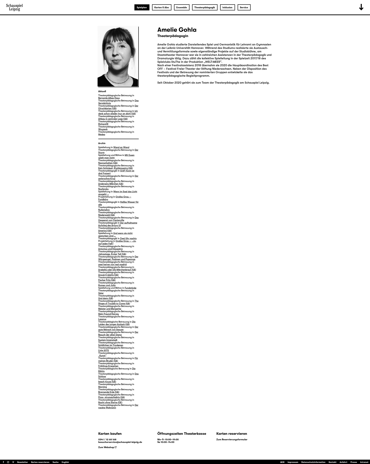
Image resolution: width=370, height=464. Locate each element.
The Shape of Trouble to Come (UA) (118, 302)
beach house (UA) (107, 381)
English (65, 462)
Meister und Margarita (109, 309)
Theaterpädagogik (204, 7)
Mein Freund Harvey (108, 314)
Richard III (103, 124)
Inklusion (227, 7)
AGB (282, 462)
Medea (101, 134)
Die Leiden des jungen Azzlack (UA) (116, 323)
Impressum (293, 462)
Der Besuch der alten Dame (118, 333)
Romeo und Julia (106, 285)
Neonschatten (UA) (108, 163)
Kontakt (332, 462)
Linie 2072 (103, 350)
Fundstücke (130, 288)
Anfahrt (343, 462)
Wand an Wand (121, 147)
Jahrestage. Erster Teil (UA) (112, 254)
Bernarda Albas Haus (109, 98)
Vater (101, 293)
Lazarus (102, 319)
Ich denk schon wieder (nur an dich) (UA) (118, 112)
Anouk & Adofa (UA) (108, 275)
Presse (353, 462)
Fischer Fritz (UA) (106, 280)
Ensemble (181, 7)
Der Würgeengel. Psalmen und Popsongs (118, 258)
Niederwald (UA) (106, 215)
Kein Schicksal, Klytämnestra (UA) (115, 168)
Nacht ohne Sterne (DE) (110, 402)
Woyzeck (103, 129)
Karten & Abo (161, 7)
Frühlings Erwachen (108, 366)
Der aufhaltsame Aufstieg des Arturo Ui (117, 224)
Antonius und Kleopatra (110, 249)
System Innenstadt (107, 340)
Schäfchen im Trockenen (110, 345)
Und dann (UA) (105, 298)
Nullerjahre (104, 210)
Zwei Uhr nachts (128, 238)
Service (244, 7)
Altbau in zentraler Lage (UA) (113, 119)
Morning (102, 387)
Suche (56, 462)
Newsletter (22, 462)
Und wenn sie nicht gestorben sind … (115, 234)
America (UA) (105, 230)
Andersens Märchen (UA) (110, 184)
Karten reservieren (40, 462)
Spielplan (142, 7)
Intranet (364, 462)
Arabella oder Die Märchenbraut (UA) (117, 269)
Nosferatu (103, 189)
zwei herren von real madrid (112, 264)
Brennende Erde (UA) (108, 392)
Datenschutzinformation (313, 462)
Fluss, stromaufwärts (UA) (111, 397)
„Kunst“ (102, 355)
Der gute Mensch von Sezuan (118, 328)
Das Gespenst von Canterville (118, 219)
